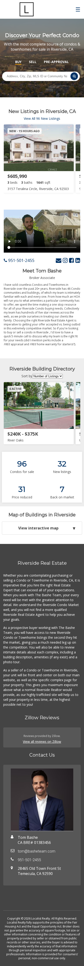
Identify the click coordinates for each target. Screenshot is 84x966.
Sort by (26, 376)
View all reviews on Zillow (42, 741)
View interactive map (38, 528)
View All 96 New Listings (42, 118)
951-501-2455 (20, 260)
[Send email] (58, 260)
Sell (32, 62)
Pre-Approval (56, 62)
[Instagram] (65, 260)
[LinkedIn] (77, 260)
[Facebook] (71, 260)
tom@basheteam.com (36, 851)
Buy (18, 62)
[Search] (74, 76)
